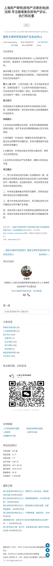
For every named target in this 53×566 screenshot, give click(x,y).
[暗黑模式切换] (48, 555)
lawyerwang (12, 239)
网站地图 (32, 547)
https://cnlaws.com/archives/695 (15, 233)
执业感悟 (8, 349)
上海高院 (6, 432)
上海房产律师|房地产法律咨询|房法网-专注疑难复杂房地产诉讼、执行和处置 (26, 12)
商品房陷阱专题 (9, 353)
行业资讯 (6, 356)
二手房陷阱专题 (9, 331)
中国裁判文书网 (9, 436)
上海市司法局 (31, 432)
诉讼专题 (21, 32)
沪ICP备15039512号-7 (14, 561)
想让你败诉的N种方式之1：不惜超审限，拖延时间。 (24, 513)
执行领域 (8, 345)
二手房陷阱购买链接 (11, 429)
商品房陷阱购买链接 (34, 429)
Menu (26, 25)
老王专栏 (13, 32)
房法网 (25, 547)
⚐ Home (6, 32)
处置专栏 (8, 338)
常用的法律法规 (9, 327)
